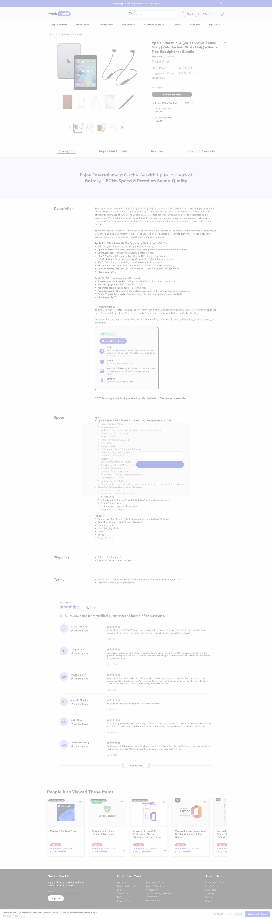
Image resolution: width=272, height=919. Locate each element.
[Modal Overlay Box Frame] (136, 459)
